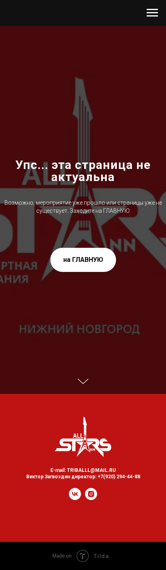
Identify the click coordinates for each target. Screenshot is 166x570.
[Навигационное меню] (152, 13)
